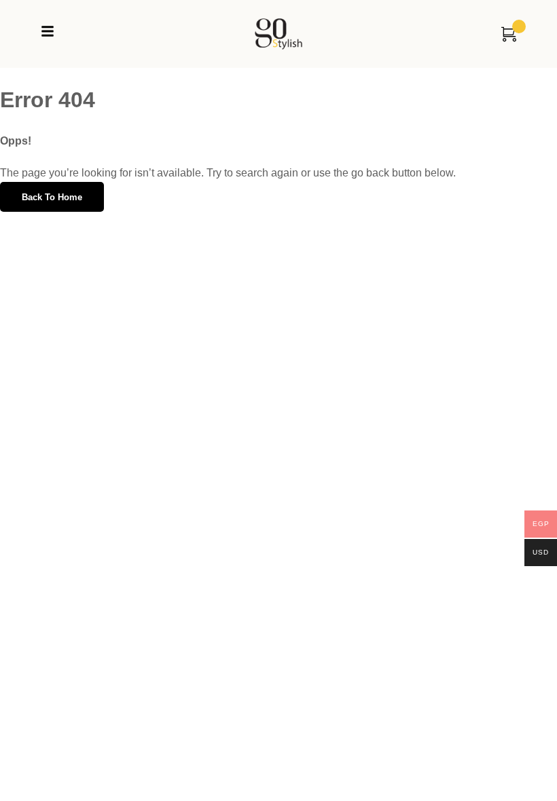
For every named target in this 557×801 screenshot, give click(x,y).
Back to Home (52, 197)
